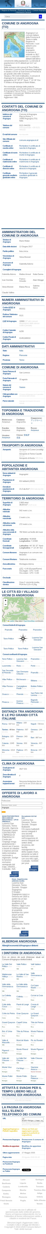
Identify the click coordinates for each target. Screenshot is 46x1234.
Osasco (5, 694)
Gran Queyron (22, 1013)
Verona (19, 743)
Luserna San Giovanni (23, 69)
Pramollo (8, 630)
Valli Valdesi (36, 964)
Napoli (33, 724)
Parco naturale (8, 401)
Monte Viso (7, 1067)
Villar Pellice (7, 679)
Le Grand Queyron (35, 1014)
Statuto (22, 387)
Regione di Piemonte (9, 10)
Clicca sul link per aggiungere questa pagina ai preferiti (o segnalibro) (30, 1132)
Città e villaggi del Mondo (26, 1225)
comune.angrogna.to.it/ (28, 140)
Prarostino (8, 69)
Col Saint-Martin (35, 986)
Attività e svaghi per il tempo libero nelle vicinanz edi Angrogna (22, 1091)
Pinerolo (35, 71)
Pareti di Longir (22, 1004)
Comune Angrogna (39, 10)
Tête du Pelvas (22, 1031)
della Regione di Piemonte (31, 41)
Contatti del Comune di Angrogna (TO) (22, 108)
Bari (32, 737)
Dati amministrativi (18, 346)
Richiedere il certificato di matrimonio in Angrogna (29, 160)
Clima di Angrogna (18, 763)
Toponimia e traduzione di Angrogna (22, 412)
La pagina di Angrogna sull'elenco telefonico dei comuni (21, 1111)
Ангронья (35, 430)
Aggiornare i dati (10, 97)
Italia (21, 351)
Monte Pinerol (22, 1049)
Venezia (34, 743)
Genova (34, 729)
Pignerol (5, 1050)
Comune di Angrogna (20, 367)
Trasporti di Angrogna (22, 445)
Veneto (40, 1204)
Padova (19, 750)
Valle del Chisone (5, 1059)
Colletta (19, 997)
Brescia (34, 750)
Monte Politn (21, 1076)
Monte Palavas (37, 1031)
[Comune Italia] (23, 7)
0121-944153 (24, 125)
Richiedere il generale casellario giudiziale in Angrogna (28, 175)
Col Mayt (20, 1068)
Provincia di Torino (24, 10)
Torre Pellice (34, 67)
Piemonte (23, 355)
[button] (5, 601)
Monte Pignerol (37, 1049)
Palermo (20, 729)
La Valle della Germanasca (21, 985)
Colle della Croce (6, 1005)
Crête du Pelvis (8, 1013)
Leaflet (11, 621)
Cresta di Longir (34, 1005)
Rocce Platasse (34, 1077)
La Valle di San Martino (22, 975)
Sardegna (40, 1180)
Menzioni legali (14, 1223)
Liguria (23, 1183)
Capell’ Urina (21, 1022)
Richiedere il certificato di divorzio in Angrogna (29, 167)
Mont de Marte (22, 1040)
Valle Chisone (36, 1058)
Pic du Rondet (37, 1040)
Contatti (10, 1225)
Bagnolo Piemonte (35, 701)
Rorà (18, 666)
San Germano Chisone (22, 672)
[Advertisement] (23, 204)
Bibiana (34, 680)
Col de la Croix (37, 995)
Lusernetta (6, 666)
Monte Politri (7, 1076)
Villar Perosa (7, 686)
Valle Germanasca (36, 974)
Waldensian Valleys (7, 975)
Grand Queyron (8, 1022)
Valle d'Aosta (39, 1200)
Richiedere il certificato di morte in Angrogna (29, 154)
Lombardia (23, 1186)
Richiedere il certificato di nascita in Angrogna (29, 147)
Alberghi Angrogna (19, 941)
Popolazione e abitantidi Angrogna (20, 467)
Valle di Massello (6, 1041)
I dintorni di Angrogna (21, 953)
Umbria (40, 1197)
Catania (5, 743)
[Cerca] (40, 16)
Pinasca (5, 702)
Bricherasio (21, 679)
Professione (6, 801)
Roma (4, 724)
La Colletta (6, 995)
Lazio (23, 1180)
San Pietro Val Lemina (37, 694)
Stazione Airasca (34, 1068)
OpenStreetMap (29, 621)
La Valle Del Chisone (21, 1059)
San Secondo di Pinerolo (7, 671)
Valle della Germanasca (7, 985)
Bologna (5, 736)
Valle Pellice (21, 964)
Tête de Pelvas (37, 1022)
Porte (33, 666)
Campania (6, 1190)
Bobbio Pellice (37, 686)
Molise (23, 1193)
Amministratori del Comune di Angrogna (20, 233)
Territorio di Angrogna (23, 498)
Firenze (19, 736)
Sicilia (39, 1183)
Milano (19, 723)
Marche (23, 1190)
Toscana (39, 1186)
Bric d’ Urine (7, 1031)
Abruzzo (6, 1180)
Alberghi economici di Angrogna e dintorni (20, 945)
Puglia (23, 1201)
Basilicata (6, 1183)
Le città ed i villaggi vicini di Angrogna (20, 593)
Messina (5, 750)
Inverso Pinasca (19, 702)
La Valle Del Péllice (7, 965)
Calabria (6, 1187)
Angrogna (30, 33)
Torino (21, 360)
